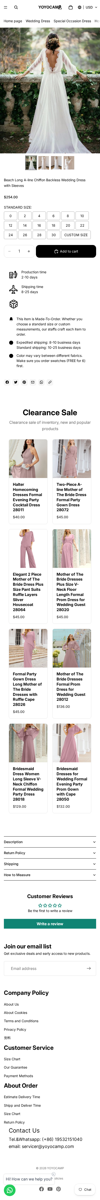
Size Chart (12, 1059)
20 (68, 225)
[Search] (16, 7)
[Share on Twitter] (15, 382)
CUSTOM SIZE (76, 235)
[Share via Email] (33, 382)
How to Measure (17, 875)
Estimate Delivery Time (22, 1097)
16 (39, 225)
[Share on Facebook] (7, 382)
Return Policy (14, 853)
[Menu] (5, 7)
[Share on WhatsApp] (41, 382)
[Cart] (70, 7)
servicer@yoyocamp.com (48, 1146)
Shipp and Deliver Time (22, 1105)
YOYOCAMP (55, 1168)
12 (10, 225)
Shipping (11, 864)
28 (39, 235)
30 (53, 235)
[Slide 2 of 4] (43, 163)
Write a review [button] (50, 923)
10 (82, 216)
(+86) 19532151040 (62, 1139)
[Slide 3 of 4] (56, 163)
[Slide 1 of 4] (31, 163)
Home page (13, 21)
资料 (7, 1038)
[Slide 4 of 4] (69, 163)
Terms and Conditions (21, 1021)
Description (13, 842)
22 (82, 225)
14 (25, 225)
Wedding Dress (38, 21)
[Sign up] (89, 969)
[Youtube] (50, 1189)
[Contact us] (10, 1190)
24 (10, 235)
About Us (11, 1004)
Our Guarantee (15, 1067)
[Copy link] (50, 382)
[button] (88, 7)
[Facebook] (41, 1189)
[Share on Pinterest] (24, 382)
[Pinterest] (58, 1189)
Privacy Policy (15, 1029)
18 (53, 225)
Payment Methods (18, 1075)
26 (25, 235)
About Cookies (15, 1012)
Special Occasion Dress (72, 21)
